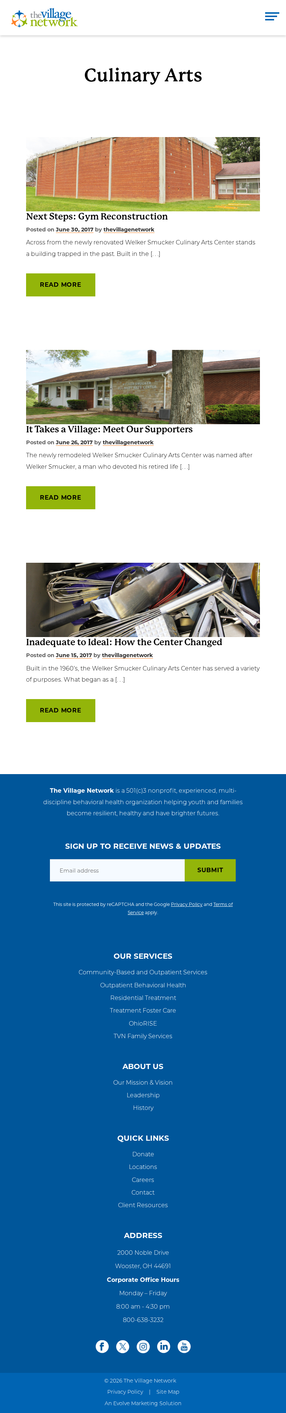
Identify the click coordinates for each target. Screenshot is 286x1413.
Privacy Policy (187, 904)
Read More (61, 284)
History (143, 1108)
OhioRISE (143, 1024)
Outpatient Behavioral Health (143, 986)
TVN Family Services (143, 1037)
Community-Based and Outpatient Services (143, 973)
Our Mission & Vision (143, 1083)
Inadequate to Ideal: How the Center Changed (124, 642)
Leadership (143, 1096)
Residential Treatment (143, 998)
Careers (143, 1180)
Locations (143, 1167)
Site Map (167, 1392)
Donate (143, 1155)
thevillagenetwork (129, 229)
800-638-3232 (143, 1320)
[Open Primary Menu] (272, 17)
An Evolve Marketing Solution (143, 1404)
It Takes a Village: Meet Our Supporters (109, 429)
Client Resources (143, 1206)
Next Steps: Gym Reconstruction (97, 216)
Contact (143, 1193)
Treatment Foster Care (143, 1011)
